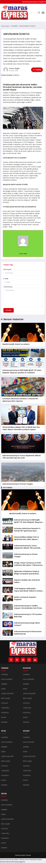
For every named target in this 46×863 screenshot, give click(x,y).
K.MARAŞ (4, 674)
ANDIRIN (4, 684)
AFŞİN (3, 689)
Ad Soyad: (7, 269)
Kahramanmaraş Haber (9, 859)
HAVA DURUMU (6, 679)
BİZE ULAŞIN (5, 698)
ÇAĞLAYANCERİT (7, 693)
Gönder (9, 310)
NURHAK (4, 722)
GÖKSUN (4, 703)
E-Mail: (5, 278)
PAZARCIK (5, 712)
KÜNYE (3, 717)
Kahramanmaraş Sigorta (15, 862)
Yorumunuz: (8, 287)
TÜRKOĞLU (5, 708)
